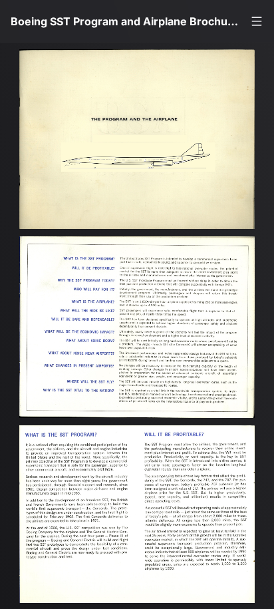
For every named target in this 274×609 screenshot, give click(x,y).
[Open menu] (256, 21)
